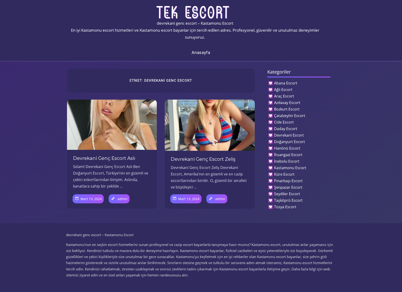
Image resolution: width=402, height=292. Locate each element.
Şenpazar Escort (288, 187)
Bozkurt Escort (287, 109)
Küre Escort (284, 174)
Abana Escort (285, 83)
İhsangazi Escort (288, 154)
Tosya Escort (285, 206)
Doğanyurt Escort (289, 141)
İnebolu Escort (286, 161)
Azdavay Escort (287, 102)
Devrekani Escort (289, 135)
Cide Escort (284, 122)
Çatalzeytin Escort (289, 115)
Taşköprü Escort (288, 200)
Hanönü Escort (287, 148)
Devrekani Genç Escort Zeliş (203, 159)
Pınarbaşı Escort (288, 180)
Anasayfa (201, 52)
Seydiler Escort (287, 193)
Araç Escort (284, 96)
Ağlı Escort (283, 89)
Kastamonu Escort (290, 167)
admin (122, 199)
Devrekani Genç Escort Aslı (104, 158)
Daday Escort (285, 128)
